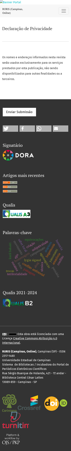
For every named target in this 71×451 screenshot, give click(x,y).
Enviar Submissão (19, 112)
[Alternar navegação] (64, 11)
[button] (10, 128)
